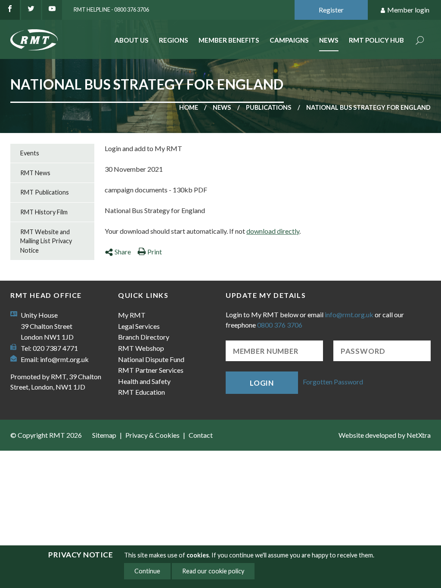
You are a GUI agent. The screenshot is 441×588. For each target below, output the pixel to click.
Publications (268, 107)
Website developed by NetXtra (385, 435)
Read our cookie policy (213, 571)
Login (262, 382)
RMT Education (141, 392)
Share (123, 252)
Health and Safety (144, 381)
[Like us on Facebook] (10, 10)
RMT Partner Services (150, 370)
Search (420, 41)
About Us (132, 40)
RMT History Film (44, 212)
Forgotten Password (333, 382)
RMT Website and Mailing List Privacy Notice (46, 241)
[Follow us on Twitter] (31, 10)
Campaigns (289, 40)
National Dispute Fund (151, 359)
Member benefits (229, 40)
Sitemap (104, 435)
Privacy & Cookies (152, 435)
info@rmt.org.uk (64, 359)
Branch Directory (143, 337)
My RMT (132, 315)
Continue (147, 571)
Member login (408, 10)
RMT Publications (44, 192)
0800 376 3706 (279, 325)
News (329, 40)
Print (154, 252)
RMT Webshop (141, 348)
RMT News (35, 172)
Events (29, 153)
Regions (173, 40)
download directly (272, 231)
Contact (201, 435)
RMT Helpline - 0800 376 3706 (111, 9)
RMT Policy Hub (376, 40)
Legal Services (139, 326)
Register (331, 10)
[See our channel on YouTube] (52, 10)
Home (188, 107)
